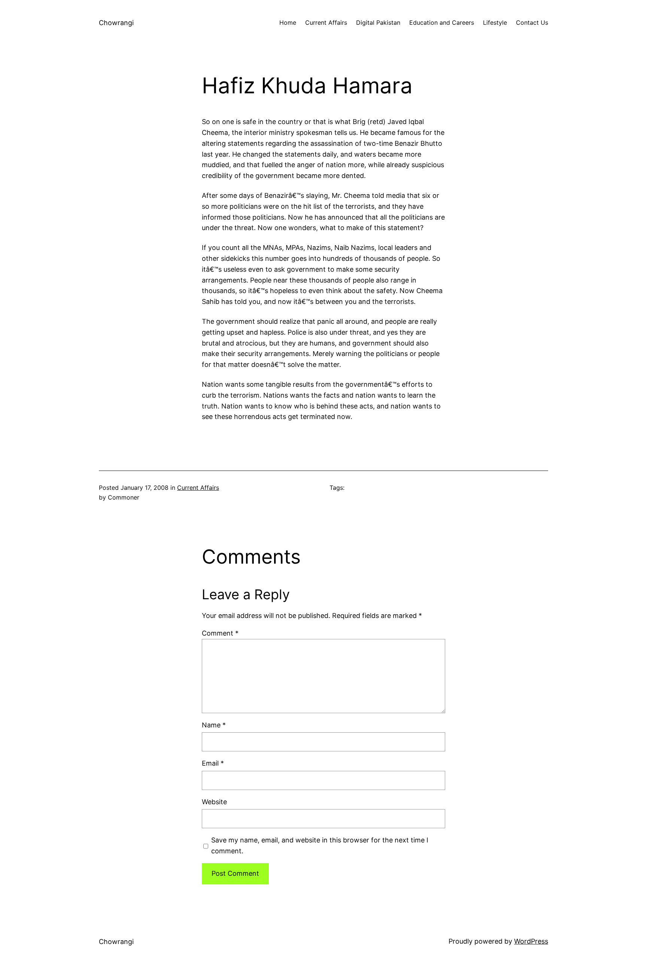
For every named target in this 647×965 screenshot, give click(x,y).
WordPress (531, 941)
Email (213, 763)
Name (214, 725)
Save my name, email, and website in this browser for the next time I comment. (319, 845)
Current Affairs (198, 487)
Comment (220, 633)
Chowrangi (116, 23)
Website (214, 802)
